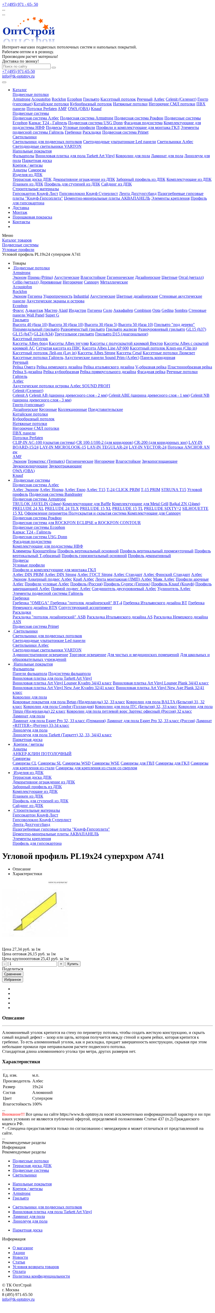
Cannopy (91, 282)
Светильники (25, 137)
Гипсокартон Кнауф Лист (35, 193)
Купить (72, 964)
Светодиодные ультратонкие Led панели (119, 141)
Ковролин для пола (133, 156)
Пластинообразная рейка (190, 367)
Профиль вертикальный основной (88, 551)
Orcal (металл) (191, 277)
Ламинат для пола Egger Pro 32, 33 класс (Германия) (59, 720)
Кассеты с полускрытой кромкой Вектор (126, 343)
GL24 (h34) (43, 334)
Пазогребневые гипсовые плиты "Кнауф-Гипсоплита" (61, 829)
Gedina (168, 310)
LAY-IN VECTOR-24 (147, 447)
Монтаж (20, 212)
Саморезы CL (25, 763)
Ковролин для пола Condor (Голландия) (58, 706)
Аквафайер (123, 310)
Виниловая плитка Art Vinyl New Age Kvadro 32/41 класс (64, 687)
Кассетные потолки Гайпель (38, 357)
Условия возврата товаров (36, 1267)
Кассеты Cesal (129, 353)
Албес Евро (74, 489)
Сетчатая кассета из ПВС (58, 348)
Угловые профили (79, 127)
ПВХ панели (24, 433)
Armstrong (21, 99)
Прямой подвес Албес (71, 588)
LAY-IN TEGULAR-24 (107, 447)
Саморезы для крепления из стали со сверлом (96, 768)
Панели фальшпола (30, 673)
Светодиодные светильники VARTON (47, 146)
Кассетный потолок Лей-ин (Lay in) (45, 353)
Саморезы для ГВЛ (137, 763)
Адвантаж (34, 310)
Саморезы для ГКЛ (172, 763)
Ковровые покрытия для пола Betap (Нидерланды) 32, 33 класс (69, 702)
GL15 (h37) (196, 329)
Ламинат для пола (167, 156)
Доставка (21, 207)
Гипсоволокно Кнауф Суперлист (88, 193)
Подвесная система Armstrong (86, 118)
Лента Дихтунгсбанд (138, 193)
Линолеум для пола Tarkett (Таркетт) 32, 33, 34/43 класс (62, 735)
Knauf (96, 108)
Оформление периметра (46, 513)
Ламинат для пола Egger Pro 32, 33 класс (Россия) (151, 720)
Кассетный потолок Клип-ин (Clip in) (163, 348)
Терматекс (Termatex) (46, 461)
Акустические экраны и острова (55, 301)
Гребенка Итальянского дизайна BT (155, 603)
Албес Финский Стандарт (166, 574)
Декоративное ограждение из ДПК (84, 179)
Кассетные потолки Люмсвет (169, 353)
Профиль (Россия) (86, 584)
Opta (156, 310)
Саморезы (37, 170)
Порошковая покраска (32, 217)
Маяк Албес (164, 579)
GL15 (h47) (23, 334)
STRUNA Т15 (173, 489)
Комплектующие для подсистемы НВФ (48, 546)
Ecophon (74, 99)
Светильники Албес (175, 141)
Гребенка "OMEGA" (31, 603)
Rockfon (59, 99)
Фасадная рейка (151, 371)
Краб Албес (83, 579)
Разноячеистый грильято (83, 329)
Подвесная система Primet (125, 132)
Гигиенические (120, 277)
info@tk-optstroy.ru (18, 76)
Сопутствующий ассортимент (85, 607)
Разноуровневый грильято (161, 329)
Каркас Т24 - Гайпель (48, 123)
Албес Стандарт (128, 574)
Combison (142, 310)
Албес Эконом (26, 489)
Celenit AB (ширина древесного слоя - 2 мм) (68, 395)
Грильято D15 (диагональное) (121, 334)
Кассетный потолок (118, 99)
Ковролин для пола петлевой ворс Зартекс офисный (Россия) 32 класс (129, 711)
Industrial (81, 296)
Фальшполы (23, 156)
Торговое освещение (87, 654)
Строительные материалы (36, 189)
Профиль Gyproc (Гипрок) (127, 584)
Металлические (114, 282)
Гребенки (73, 132)
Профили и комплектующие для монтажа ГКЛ (138, 127)
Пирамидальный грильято (36, 329)
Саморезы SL (49, 763)
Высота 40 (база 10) (30, 324)
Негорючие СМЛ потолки (172, 104)
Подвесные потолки (31, 94)
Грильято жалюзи (121, 329)
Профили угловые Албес (47, 584)
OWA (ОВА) (79, 108)
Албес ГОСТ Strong (94, 574)
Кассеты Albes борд (30, 343)
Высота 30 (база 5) (100, 324)
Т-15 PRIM (150, 489)
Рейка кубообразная (61, 371)
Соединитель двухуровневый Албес (124, 588)
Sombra (181, 310)
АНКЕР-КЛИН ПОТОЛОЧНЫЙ (42, 753)
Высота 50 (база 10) (135, 324)
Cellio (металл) (26, 282)
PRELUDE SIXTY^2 (162, 508)
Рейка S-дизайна (27, 371)
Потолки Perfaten (41, 108)
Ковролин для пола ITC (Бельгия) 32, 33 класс (136, 706)
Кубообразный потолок (91, 104)
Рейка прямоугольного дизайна (108, 371)
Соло (107, 310)
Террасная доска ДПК (32, 179)
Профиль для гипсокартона (37, 843)
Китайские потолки (51, 104)
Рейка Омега (24, 367)
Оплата (19, 1271)
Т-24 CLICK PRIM (123, 489)
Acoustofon (41, 99)
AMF (62, 108)
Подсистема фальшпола (69, 673)
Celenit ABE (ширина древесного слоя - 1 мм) (149, 395)
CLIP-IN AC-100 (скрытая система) (44, 442)
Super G (52, 315)
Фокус (18, 310)
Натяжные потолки (130, 104)
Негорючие (73, 282)
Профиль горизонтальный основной (94, 555)
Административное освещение (40, 654)
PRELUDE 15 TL (127, 508)
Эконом (19, 277)
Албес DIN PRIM (28, 574)
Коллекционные (72, 409)
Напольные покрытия (32, 151)
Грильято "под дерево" (174, 324)
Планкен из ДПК (28, 184)
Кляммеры (22, 551)
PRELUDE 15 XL (95, 508)
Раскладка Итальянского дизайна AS (120, 617)
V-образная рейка (150, 367)
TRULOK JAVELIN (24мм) (37, 504)
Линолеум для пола (30, 730)
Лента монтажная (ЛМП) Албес (123, 579)
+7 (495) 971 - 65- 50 (20, 4)
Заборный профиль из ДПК (140, 179)
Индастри (77, 310)
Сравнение (12, 974)
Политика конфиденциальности (41, 1276)
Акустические (66, 277)
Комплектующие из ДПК (189, 179)
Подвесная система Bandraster (55, 494)
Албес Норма (51, 489)
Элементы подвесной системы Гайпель (48, 593)
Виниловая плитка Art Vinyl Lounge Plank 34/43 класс (161, 683)
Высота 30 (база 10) (66, 324)
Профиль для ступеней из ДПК (72, 184)
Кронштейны (44, 551)
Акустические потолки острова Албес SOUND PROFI (61, 386)
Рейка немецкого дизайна (59, 367)
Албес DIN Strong (60, 574)
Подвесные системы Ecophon (39, 527)
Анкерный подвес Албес (50, 579)
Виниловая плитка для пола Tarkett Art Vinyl (75, 156)
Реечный (145, 99)
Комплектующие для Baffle (86, 504)
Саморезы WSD (76, 763)
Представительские (105, 409)
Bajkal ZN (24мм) (184, 504)
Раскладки (92, 132)
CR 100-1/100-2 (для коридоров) (104, 442)
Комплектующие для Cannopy (154, 513)
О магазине (23, 1248)
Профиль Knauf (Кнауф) (172, 584)
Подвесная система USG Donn (95, 123)
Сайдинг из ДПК (116, 184)
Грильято (91, 99)
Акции (19, 1252)
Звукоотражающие (65, 466)
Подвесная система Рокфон (138, 118)
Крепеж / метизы (28, 165)
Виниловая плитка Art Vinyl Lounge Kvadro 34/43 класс (62, 683)
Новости (20, 1257)
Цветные (170, 277)
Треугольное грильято (74, 334)
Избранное (12, 980)
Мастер (50, 310)
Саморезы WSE (106, 763)
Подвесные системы (31, 113)
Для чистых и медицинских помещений (143, 654)
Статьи (19, 1262)
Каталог (20, 90)
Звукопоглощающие (160, 461)
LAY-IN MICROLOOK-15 (63, 447)
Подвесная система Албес (36, 118)
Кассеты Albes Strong (96, 353)
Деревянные (51, 282)
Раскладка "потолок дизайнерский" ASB (49, 617)
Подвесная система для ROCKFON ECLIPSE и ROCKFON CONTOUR (77, 522)
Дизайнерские (147, 277)
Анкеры (20, 170)
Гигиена (35, 296)
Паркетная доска (37, 160)
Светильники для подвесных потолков (47, 141)
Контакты (21, 222)
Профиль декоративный (149, 555)
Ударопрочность (57, 296)
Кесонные (48, 409)
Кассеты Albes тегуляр (69, 343)
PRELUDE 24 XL (28, 508)
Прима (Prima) (40, 277)
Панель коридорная (157, 357)
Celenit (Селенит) (181, 99)
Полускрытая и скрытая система (97, 513)
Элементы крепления (170, 198)
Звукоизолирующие (30, 466)
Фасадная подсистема (143, 123)
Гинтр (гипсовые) (28, 404)
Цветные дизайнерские (137, 296)
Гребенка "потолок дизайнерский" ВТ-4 (86, 603)
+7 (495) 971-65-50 (18, 71)
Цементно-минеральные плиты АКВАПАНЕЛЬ (107, 198)
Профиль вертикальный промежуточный (157, 551)
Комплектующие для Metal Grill (140, 504)
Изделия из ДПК (27, 174)
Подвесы (54, 127)
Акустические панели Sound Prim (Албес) (101, 357)
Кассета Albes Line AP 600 (105, 348)
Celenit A (20, 395)
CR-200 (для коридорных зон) (160, 442)
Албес (159, 99)
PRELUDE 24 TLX (62, 508)
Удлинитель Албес (174, 588)
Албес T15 (96, 489)
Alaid (63, 310)
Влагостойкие (93, 277)
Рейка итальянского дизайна (108, 367)
